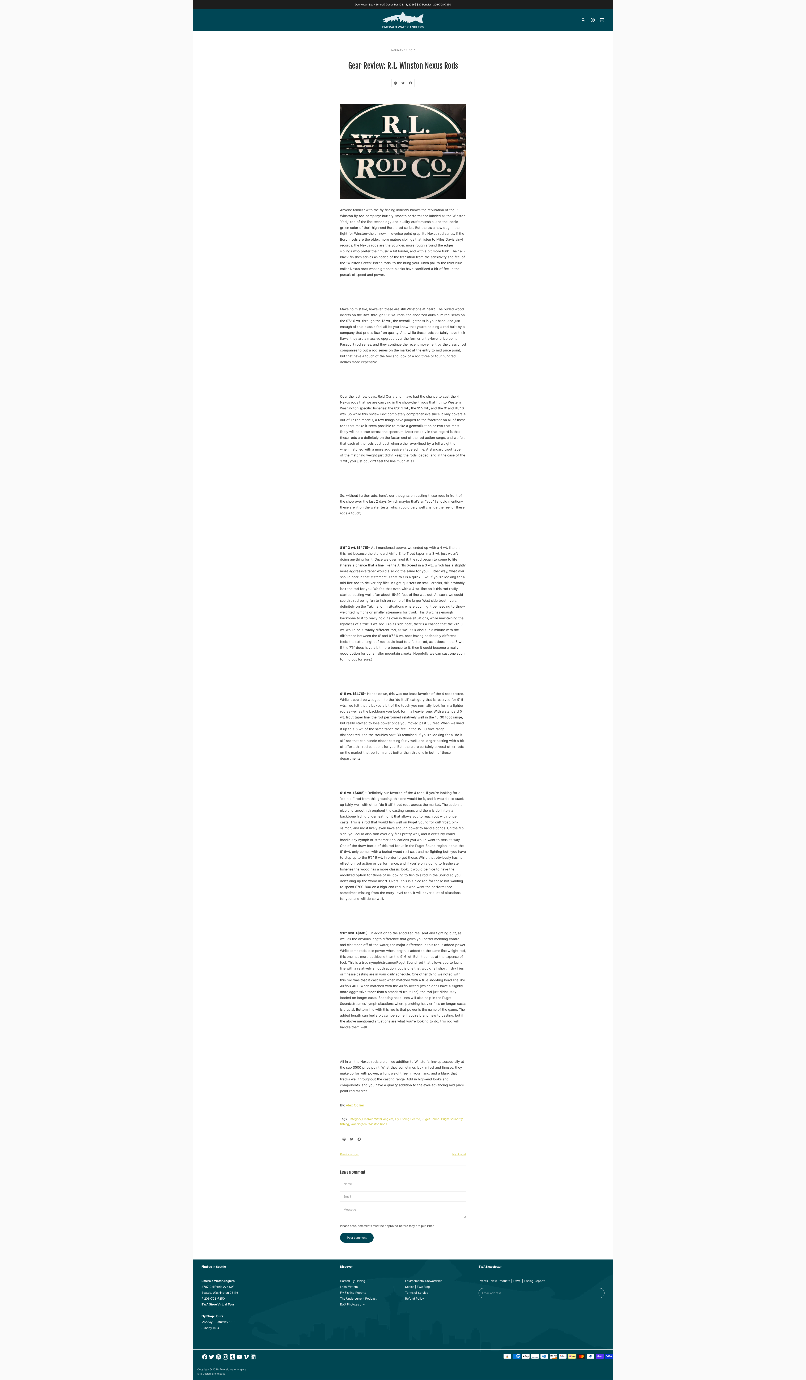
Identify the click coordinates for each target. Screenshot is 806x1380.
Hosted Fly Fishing (352, 1281)
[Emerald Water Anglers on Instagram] (225, 1357)
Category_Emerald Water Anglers (370, 1119)
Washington (359, 1124)
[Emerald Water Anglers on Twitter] (211, 1357)
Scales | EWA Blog (417, 1286)
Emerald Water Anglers (233, 1369)
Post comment (357, 1237)
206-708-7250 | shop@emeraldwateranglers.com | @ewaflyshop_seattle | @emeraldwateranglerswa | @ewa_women (403, 4)
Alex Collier (355, 1105)
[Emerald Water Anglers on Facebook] (204, 1357)
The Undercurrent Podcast (358, 1298)
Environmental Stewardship (423, 1281)
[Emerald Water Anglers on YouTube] (238, 1357)
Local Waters (349, 1286)
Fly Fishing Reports (353, 1292)
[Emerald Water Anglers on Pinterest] (218, 1357)
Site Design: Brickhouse (211, 1373)
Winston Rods (377, 1124)
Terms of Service (416, 1292)
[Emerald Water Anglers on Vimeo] (245, 1357)
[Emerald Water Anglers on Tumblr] (231, 1357)
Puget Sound (431, 1119)
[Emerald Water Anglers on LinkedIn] (252, 1357)
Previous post (349, 1154)
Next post (459, 1154)
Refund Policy (414, 1298)
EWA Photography (352, 1304)
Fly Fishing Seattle (407, 1119)
